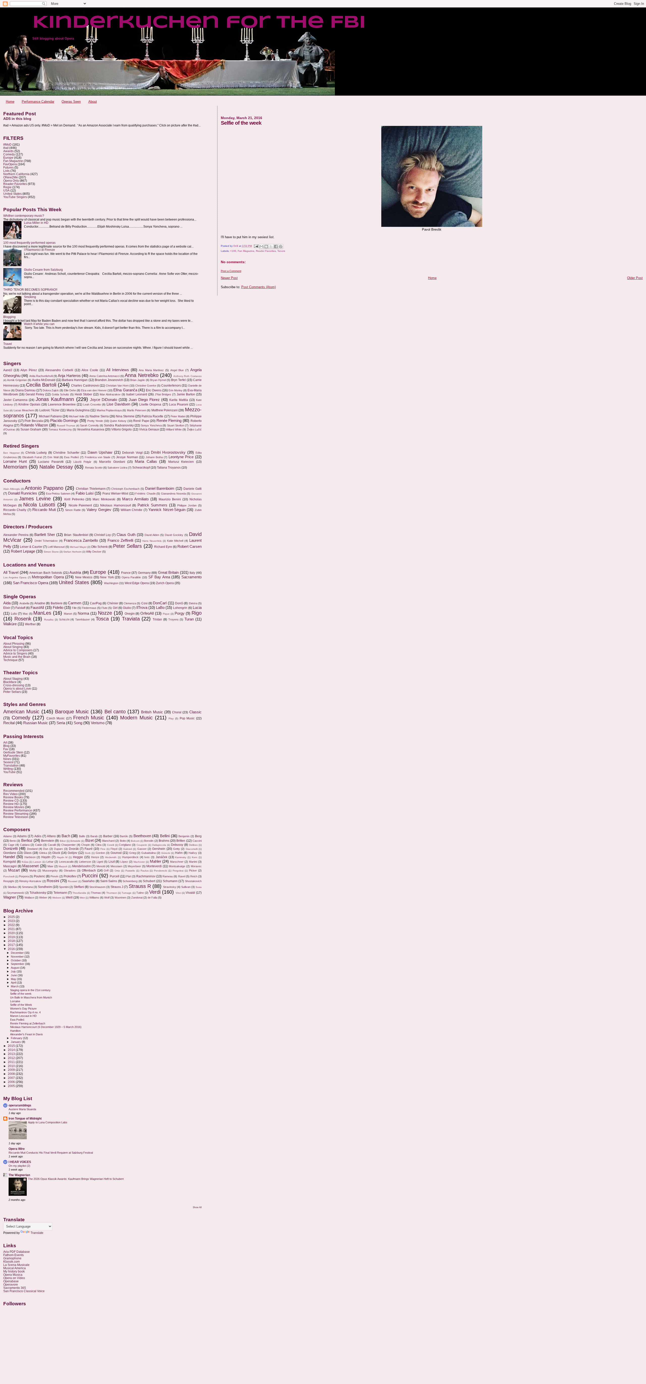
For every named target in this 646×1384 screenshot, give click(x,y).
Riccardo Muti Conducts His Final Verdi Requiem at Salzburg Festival (51, 1152)
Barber (108, 836)
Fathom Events (13, 1255)
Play (171, 718)
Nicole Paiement (80, 505)
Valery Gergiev (99, 510)
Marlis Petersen (136, 410)
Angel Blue (177, 370)
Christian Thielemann (91, 489)
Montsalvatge (177, 866)
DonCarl (160, 603)
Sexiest (8, 762)
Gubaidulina (148, 852)
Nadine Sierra (99, 416)
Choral (176, 712)
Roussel (72, 881)
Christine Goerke (145, 385)
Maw (50, 866)
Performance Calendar (38, 101)
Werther (30, 624)
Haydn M (62, 857)
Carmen (74, 603)
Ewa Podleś (71, 457)
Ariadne (39, 603)
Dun (45, 848)
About (92, 101)
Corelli (110, 845)
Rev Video (10, 794)
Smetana (27, 886)
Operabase (11, 1281)
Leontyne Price (181, 457)
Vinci (178, 892)
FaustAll (37, 608)
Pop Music (187, 718)
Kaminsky (180, 857)
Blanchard (108, 840)
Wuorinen (120, 897)
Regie (7, 187)
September (18, 963)
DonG (179, 603)
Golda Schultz (60, 394)
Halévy (193, 852)
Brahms (164, 841)
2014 (12, 1049)
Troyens (173, 619)
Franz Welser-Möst (115, 493)
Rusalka (48, 619)
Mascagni (10, 866)
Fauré (89, 849)
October (16, 960)
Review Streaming (16, 813)
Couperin (142, 845)
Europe (8, 157)
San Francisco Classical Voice (24, 1291)
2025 (12, 916)
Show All (197, 1207)
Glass (28, 853)
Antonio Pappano (44, 488)
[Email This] (261, 246)
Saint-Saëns (108, 881)
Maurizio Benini (170, 499)
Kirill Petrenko (74, 499)
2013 (12, 1053)
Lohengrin (180, 608)
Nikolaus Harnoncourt (115, 505)
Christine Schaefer (66, 452)
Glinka (43, 852)
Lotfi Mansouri (56, 546)
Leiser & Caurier (31, 547)
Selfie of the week (21, 993)
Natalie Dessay (56, 467)
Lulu (14, 613)
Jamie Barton (186, 394)
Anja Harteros (69, 376)
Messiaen (116, 866)
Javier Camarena (15, 400)
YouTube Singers (15, 197)
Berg (198, 836)
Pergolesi (178, 870)
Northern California (16, 174)
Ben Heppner (11, 452)
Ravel (181, 876)
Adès (37, 836)
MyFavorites (11, 755)
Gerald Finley (34, 394)
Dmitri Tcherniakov (46, 540)
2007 (12, 1077)
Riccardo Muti (44, 510)
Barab (94, 836)
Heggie (78, 857)
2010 (12, 1066)
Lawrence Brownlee (62, 404)
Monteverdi (154, 866)
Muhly (33, 870)
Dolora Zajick (51, 390)
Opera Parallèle (131, 577)
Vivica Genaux (149, 429)
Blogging (9, 316)
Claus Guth (126, 535)
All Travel (10, 573)
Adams (22, 836)
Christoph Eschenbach (125, 488)
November (17, 956)
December (17, 952)
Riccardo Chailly (14, 510)
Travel (7, 343)
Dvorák (74, 849)
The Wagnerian (19, 1175)
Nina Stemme (125, 416)
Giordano (9, 853)
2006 (12, 1081)
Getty (176, 848)
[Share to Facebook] (275, 246)
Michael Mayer (78, 547)
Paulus (145, 870)
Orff (106, 870)
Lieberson (85, 861)
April (14, 982)
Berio (13, 840)
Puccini (90, 875)
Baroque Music (72, 711)
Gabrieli (127, 849)
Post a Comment (231, 271)
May (14, 979)
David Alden (152, 534)
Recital (9, 723)
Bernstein (47, 841)
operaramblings (20, 1105)
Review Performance (17, 810)
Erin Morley (175, 390)
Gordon (100, 852)
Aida (7, 603)
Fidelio (58, 608)
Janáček (161, 857)
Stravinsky (169, 886)
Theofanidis (79, 892)
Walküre (10, 624)
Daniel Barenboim (160, 488)
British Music (152, 712)
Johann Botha (154, 457)
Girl (115, 608)
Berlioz (27, 840)
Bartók (124, 836)
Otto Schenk (99, 547)
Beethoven (142, 836)
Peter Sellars (127, 546)
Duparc (58, 848)
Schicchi (64, 619)
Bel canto (115, 711)
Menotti (100, 866)
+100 (233, 251)
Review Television (15, 817)
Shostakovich (193, 881)
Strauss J (117, 887)
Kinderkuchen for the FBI (198, 23)
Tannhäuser (82, 619)
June (14, 975)
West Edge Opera (137, 583)
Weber (43, 897)
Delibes (193, 845)
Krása (25, 861)
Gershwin (158, 849)
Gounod (116, 853)
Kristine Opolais (29, 404)
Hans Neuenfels (152, 540)
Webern (56, 897)
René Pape (141, 421)
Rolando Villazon (34, 425)
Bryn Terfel (178, 380)
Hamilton (15, 1030)
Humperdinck (130, 857)
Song (78, 723)
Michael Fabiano (50, 416)
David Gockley (174, 534)
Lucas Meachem (24, 410)
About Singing (13, 646)
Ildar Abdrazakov (110, 394)
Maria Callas (146, 461)
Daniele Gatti (192, 489)
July (14, 971)
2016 (12, 949)
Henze (95, 857)
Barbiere (57, 603)
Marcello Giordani (112, 462)
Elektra (193, 603)
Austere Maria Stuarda (22, 1109)
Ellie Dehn (70, 390)
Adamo (7, 836)
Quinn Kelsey (118, 420)
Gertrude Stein (13, 752)
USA (6, 190)
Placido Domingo (64, 421)
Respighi (8, 881)
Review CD (11, 800)
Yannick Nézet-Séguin (166, 510)
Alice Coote (90, 370)
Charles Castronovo (85, 385)
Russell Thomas (66, 425)
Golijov (72, 853)
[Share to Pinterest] (280, 246)
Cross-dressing (13, 685)
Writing (8, 768)
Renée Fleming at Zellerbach (27, 1023)
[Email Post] (256, 246)
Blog (6, 745)
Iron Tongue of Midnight (25, 1118)
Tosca (102, 618)
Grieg (132, 852)
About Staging (13, 678)
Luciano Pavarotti (50, 462)
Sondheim (45, 887)
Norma (83, 613)
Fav (5, 749)
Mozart (14, 870)
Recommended (13, 790)
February (17, 1038)
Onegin (130, 613)
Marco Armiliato (135, 499)
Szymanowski (15, 892)
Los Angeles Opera (14, 577)
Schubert (149, 881)
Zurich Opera (165, 583)
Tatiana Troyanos (169, 467)
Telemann (60, 892)
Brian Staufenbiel (76, 535)
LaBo (160, 608)
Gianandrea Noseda (173, 493)
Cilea (98, 844)
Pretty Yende (95, 420)
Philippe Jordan (187, 505)
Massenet (30, 866)
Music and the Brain (17, 656)
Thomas (96, 892)
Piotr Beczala (33, 421)
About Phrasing (13, 643)
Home (10, 101)
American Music (21, 711)
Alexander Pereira (16, 535)
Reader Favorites (266, 251)
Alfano (51, 836)
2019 (12, 937)
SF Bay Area (159, 577)
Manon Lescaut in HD (23, 1015)
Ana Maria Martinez (151, 370)
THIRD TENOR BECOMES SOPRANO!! (30, 289)
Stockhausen (97, 886)
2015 (12, 1045)
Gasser (142, 848)
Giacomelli (192, 849)
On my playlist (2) (19, 1165)
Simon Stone (51, 551)
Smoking (30, 296)
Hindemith (111, 857)
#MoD (7, 144)
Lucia (197, 608)
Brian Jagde (137, 380)
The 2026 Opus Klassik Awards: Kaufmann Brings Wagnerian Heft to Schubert (76, 1178)
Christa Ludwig (36, 452)
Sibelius (12, 886)
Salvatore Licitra (117, 467)
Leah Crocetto (92, 404)
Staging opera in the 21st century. (30, 990)
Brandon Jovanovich (109, 380)
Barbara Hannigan (75, 380)
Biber (63, 840)
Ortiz (117, 870)
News (7, 759)
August (15, 967)
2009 (12, 1069)
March (15, 986)
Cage (11, 844)
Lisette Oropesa (150, 404)
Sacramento (191, 577)
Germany (144, 573)
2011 (12, 1062)
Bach (66, 836)
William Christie (131, 510)
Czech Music (55, 718)
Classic (195, 712)
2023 (12, 920)
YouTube (9, 772)
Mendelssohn (81, 866)
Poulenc (39, 876)
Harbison (30, 857)
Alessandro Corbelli (59, 370)
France (126, 573)
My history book (14, 1271)
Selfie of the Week (21, 1004)
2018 (12, 940)
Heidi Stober (83, 394)
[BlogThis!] (266, 246)
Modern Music (136, 717)
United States (12, 193)
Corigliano (125, 844)
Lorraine (15, 1001)
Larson (37, 861)
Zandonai (137, 897)
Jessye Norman (127, 457)
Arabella (24, 603)
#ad (6, 147)
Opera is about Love (17, 688)
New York (107, 577)
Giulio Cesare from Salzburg (43, 269)
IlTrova (141, 608)
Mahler (155, 861)
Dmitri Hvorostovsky (168, 452)
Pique (166, 613)
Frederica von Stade (98, 457)
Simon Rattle (73, 509)
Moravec (196, 866)
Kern (194, 857)
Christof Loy (102, 535)
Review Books (13, 797)
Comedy (9, 154)
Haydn (45, 857)
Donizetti (10, 849)
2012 (12, 1058)
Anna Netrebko (141, 375)
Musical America (14, 1268)
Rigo (197, 613)
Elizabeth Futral (32, 457)
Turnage (126, 892)
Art (5, 742)
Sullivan (186, 886)
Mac (25, 613)
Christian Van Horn (117, 385)
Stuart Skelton (175, 425)
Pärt (128, 876)
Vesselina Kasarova (90, 429)
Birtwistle (75, 840)
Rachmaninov (145, 876)
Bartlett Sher (44, 535)
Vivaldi (190, 892)
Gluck (56, 853)
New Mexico (84, 577)
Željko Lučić (194, 429)
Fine (102, 849)
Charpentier (68, 844)
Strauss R (140, 886)
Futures (8, 167)
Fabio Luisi (85, 493)
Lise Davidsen (118, 404)
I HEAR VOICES (20, 1161)
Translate (37, 1233)
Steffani (79, 887)
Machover (139, 861)
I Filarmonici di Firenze (39, 249)
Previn (54, 876)
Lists (6, 170)
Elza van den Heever (94, 390)
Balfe (82, 836)
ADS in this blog (17, 119)
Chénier (112, 603)
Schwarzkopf (141, 467)
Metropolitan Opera (48, 577)
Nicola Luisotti (39, 504)
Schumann (170, 881)
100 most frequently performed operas (29, 242)
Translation (11, 765)
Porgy (179, 613)
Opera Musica (12, 1274)
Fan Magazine (246, 251)
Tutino (140, 892)
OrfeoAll (147, 613)
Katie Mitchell (175, 540)
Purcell (114, 876)
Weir (82, 897)
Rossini (53, 881)
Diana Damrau (25, 390)
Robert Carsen (189, 547)
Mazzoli (63, 866)
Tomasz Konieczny (60, 429)
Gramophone (12, 1258)
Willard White (174, 429)
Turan (189, 619)
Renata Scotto (93, 467)
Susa (199, 887)
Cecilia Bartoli (41, 385)
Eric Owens (154, 390)
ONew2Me (10, 177)
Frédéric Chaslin (145, 493)
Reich (193, 876)
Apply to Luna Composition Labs (47, 1122)
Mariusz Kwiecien (181, 462)
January (16, 1041)
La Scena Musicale (16, 1264)
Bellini (165, 836)
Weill (69, 897)
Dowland (32, 848)
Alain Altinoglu (11, 488)
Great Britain (168, 573)
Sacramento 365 (14, 1287)
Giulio (127, 608)
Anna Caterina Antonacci (104, 375)
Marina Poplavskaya (109, 410)
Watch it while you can (39, 323)
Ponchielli (8, 876)
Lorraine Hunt (15, 461)
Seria (61, 723)
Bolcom (135, 840)
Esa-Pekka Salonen (58, 493)
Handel (9, 857)
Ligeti (100, 861)
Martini (193, 861)
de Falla (152, 897)
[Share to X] (271, 246)
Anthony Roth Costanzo (187, 376)
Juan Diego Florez (144, 400)
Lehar (49, 861)
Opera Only (11, 180)
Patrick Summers (152, 505)
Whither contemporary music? (23, 215)
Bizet (89, 840)
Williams (94, 897)
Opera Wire (17, 1148)
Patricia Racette (152, 416)
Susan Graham (30, 429)
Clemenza (130, 603)
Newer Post (229, 278)
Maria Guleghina (78, 410)
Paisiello (130, 870)
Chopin (85, 844)
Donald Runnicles (22, 493)
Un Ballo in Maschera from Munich (31, 997)
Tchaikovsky (38, 892)
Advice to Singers (15, 653)
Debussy (177, 845)
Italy (192, 573)
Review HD (11, 803)
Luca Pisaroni (178, 404)
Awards (8, 151)
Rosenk (22, 618)
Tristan (157, 619)
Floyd (114, 848)
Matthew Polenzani (164, 410)
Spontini (64, 886)
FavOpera (10, 164)
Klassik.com (11, 1261)
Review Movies (13, 807)
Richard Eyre (163, 547)
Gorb (88, 853)
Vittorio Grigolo (121, 429)
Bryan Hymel (158, 380)
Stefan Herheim (72, 551)
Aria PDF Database (16, 1251)
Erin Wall (52, 457)
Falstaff (20, 608)
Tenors (281, 251)
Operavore (10, 1284)
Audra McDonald (43, 380)
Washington (111, 583)
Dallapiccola (159, 845)
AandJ (7, 370)
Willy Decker (93, 551)
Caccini (197, 840)
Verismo (97, 723)
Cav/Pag (96, 603)
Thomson (111, 892)
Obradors (70, 870)
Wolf (107, 897)
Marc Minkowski (104, 499)
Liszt (112, 861)
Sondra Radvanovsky (118, 425)
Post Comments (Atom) (258, 287)
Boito (123, 840)
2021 (12, 929)
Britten (180, 841)
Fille (74, 607)
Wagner (9, 897)
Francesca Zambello (81, 540)
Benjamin (184, 836)
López (124, 861)
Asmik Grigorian (17, 380)
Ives (147, 857)
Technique (10, 660)
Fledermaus (89, 607)
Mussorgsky (50, 870)
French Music (88, 717)
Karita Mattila (178, 400)
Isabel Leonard (136, 394)
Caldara (25, 844)
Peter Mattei (178, 416)
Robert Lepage (23, 551)
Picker (193, 870)
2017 (12, 944)
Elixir (6, 608)
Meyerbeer (134, 866)
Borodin (148, 840)
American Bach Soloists (45, 573)
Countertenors (171, 385)
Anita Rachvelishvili (41, 375)
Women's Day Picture (23, 1008)
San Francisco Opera (30, 583)
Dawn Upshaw (100, 452)
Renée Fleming (169, 421)
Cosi (144, 603)
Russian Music (35, 723)
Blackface (10, 682)
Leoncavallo (66, 861)
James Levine (35, 498)
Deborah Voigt (132, 452)
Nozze (105, 613)
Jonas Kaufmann (55, 399)
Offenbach (89, 870)
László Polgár (82, 461)
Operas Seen (71, 101)
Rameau (168, 876)
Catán (38, 844)
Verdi (154, 892)
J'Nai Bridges (163, 394)
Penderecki (160, 870)
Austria (75, 573)
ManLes (42, 613)
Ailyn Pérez (28, 370)
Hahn (179, 853)
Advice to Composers (18, 650)
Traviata (131, 618)
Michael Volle (77, 416)
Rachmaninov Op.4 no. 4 (25, 1012)
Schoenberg (130, 881)
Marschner (176, 861)
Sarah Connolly (89, 425)
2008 (12, 1073)
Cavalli (52, 844)
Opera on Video (14, 1278)
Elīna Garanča (125, 390)
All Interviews (117, 370)
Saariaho (88, 881)
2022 (12, 925)
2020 (12, 933)
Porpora (24, 876)
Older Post (635, 278)
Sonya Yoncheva (151, 425)
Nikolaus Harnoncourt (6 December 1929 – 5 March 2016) (46, 1026)
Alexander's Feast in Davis (26, 1034)
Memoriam (15, 467)
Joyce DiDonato (103, 400)
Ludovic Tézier (49, 410)
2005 (12, 1086)
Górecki (165, 853)
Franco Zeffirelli (120, 540)
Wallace (29, 897)
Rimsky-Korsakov (30, 881)
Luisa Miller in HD (36, 222)
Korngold (9, 861)
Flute (104, 607)
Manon (68, 613)
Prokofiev (70, 876)
